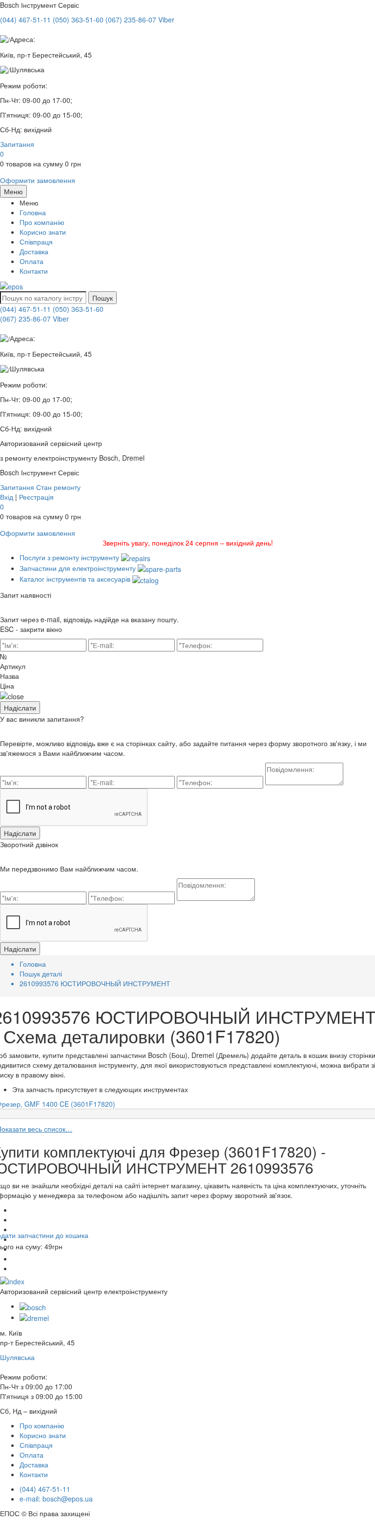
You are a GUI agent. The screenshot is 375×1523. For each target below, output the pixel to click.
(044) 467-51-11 (25, 309)
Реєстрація (36, 497)
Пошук (102, 298)
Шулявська (17, 1357)
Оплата (31, 261)
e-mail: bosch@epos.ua (56, 1498)
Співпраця (36, 241)
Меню (13, 191)
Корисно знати (43, 232)
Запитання (17, 144)
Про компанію (42, 222)
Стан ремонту (58, 487)
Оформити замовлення (37, 180)
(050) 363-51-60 (78, 309)
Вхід (6, 497)
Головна (33, 212)
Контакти (34, 271)
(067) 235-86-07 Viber (34, 319)
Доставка (34, 251)
